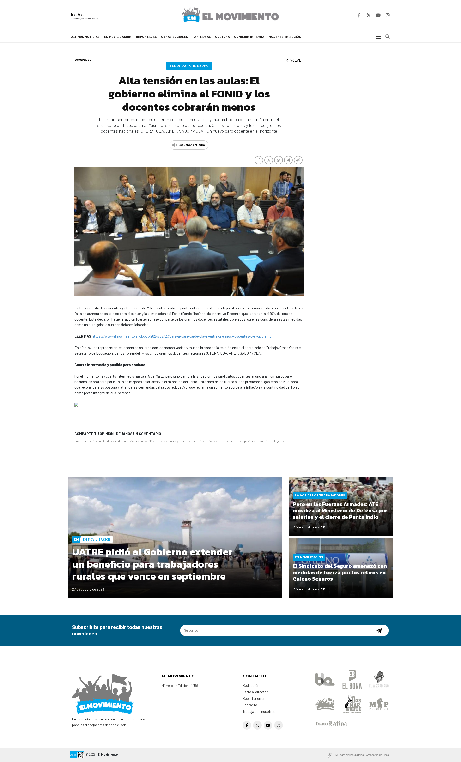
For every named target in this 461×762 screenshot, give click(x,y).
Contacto (250, 705)
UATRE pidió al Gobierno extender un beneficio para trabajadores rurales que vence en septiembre (152, 564)
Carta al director (255, 692)
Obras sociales (174, 37)
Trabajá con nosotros (259, 711)
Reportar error (254, 698)
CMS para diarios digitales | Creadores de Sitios (361, 754)
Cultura (222, 37)
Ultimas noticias (85, 37)
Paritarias (201, 37)
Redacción (251, 685)
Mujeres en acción (285, 37)
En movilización (118, 37)
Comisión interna (249, 37)
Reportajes (146, 37)
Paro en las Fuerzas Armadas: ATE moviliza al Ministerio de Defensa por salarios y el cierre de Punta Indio (340, 510)
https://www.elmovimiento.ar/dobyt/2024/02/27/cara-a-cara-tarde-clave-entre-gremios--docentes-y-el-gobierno (182, 336)
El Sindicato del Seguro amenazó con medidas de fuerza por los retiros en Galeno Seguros (340, 572)
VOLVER (297, 60)
